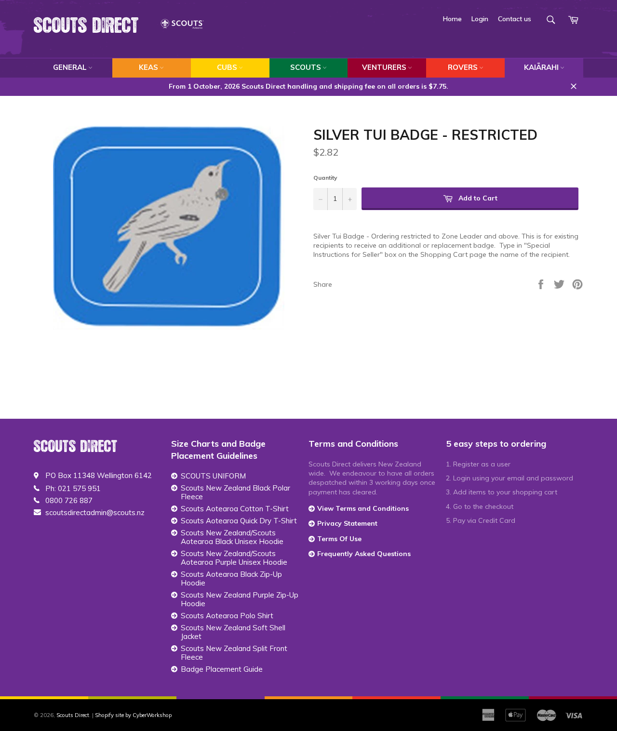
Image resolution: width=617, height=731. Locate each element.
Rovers (463, 67)
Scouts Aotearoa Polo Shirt (227, 615)
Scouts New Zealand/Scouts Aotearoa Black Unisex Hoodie (232, 537)
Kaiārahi (541, 67)
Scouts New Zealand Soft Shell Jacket (233, 632)
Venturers (384, 67)
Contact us (514, 18)
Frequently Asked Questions (364, 553)
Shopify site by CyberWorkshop (133, 715)
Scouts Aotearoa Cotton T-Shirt (235, 509)
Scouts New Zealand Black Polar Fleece (235, 492)
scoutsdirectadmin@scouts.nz (95, 512)
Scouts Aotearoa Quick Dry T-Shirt (239, 521)
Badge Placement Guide (222, 669)
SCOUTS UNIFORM (213, 476)
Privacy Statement (347, 523)
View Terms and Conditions (363, 508)
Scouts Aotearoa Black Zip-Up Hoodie (231, 578)
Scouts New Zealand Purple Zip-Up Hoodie (239, 599)
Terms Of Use (339, 538)
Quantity (325, 177)
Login (479, 18)
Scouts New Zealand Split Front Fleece (234, 653)
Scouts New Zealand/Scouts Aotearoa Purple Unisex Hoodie (234, 558)
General (70, 67)
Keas (148, 67)
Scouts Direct (86, 26)
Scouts (305, 67)
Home (452, 18)
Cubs (227, 67)
